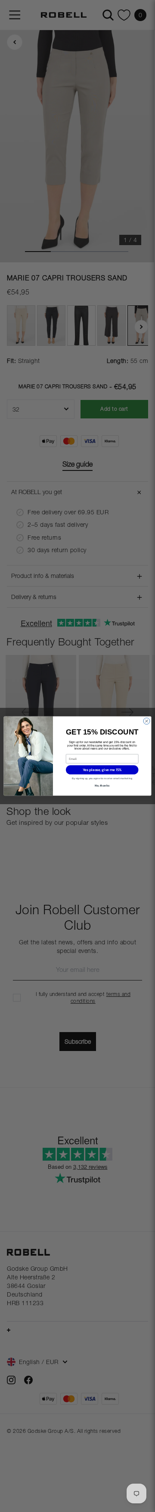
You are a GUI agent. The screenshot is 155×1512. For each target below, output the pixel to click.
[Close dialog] (146, 721)
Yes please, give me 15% (102, 770)
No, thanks (102, 785)
